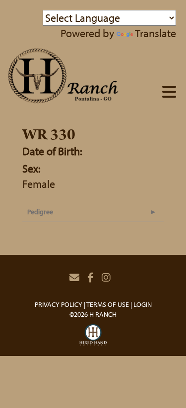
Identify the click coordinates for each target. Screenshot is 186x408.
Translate (155, 33)
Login (142, 304)
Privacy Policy (58, 304)
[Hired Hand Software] (93, 335)
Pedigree (40, 211)
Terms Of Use (107, 304)
